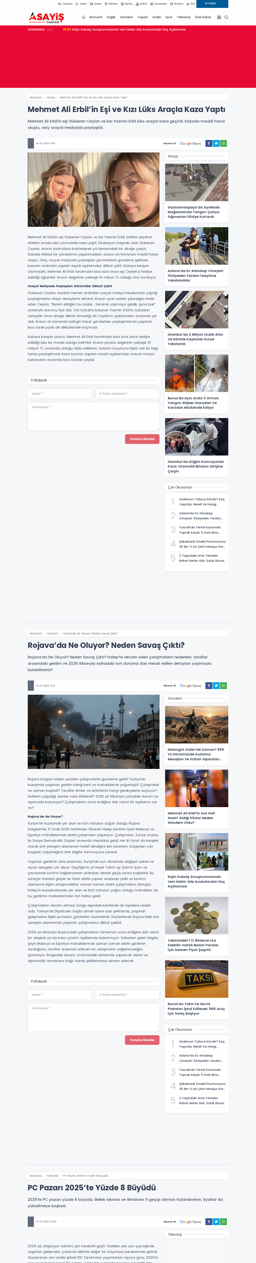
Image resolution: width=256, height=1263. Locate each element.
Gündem (126, 17)
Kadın (157, 17)
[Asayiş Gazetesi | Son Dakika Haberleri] (46, 17)
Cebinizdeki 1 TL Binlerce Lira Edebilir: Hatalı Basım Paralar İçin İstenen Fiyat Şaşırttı (130, 29)
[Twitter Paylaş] (216, 143)
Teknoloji (183, 17)
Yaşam (143, 17)
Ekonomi (96, 17)
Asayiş (51, 97)
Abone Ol (169, 143)
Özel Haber (203, 17)
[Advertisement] (128, 61)
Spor (168, 17)
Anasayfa (36, 97)
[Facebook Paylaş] (208, 143)
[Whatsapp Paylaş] (223, 143)
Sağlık (111, 17)
